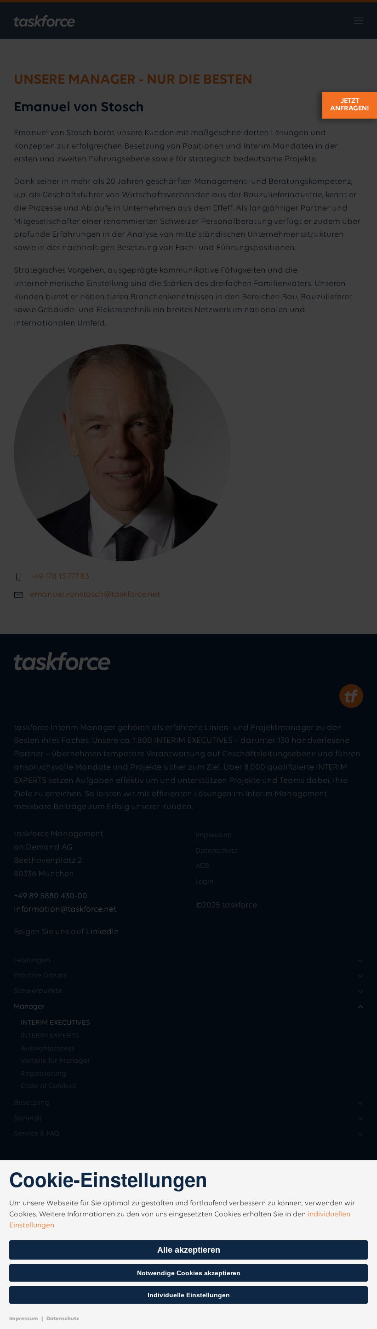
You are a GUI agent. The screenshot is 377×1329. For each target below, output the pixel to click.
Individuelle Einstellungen (189, 1295)
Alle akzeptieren (188, 1250)
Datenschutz (62, 1319)
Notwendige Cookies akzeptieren (188, 1273)
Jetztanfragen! (349, 104)
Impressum (23, 1319)
